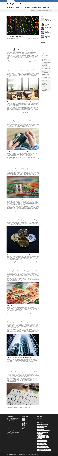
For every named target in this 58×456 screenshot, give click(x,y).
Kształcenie (47, 68)
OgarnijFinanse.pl (14, 4)
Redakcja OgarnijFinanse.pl (11, 38)
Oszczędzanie (45, 74)
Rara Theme (20, 454)
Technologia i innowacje (46, 7)
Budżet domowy (44, 60)
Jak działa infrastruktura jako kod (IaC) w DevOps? (48, 32)
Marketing (48, 70)
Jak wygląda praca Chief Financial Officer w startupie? (48, 24)
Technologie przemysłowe (44, 84)
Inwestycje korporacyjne (42, 430)
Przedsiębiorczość (46, 77)
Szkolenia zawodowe (46, 81)
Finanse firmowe (9, 407)
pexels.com (29, 454)
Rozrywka (39, 7)
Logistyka (46, 432)
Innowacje (15, 407)
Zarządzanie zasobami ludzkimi (45, 89)
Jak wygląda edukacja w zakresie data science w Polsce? (48, 28)
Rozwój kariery (45, 80)
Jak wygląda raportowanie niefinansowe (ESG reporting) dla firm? (48, 19)
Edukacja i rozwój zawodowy (19, 7)
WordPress (37, 454)
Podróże (43, 75)
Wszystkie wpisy (39, 420)
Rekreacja (43, 78)
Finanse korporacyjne (34, 7)
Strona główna (39, 418)
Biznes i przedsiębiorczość (10, 7)
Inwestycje (20, 407)
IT (42, 68)
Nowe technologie (45, 72)
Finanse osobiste (27, 7)
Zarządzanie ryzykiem (27, 407)
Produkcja (47, 75)
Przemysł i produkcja (44, 51)
